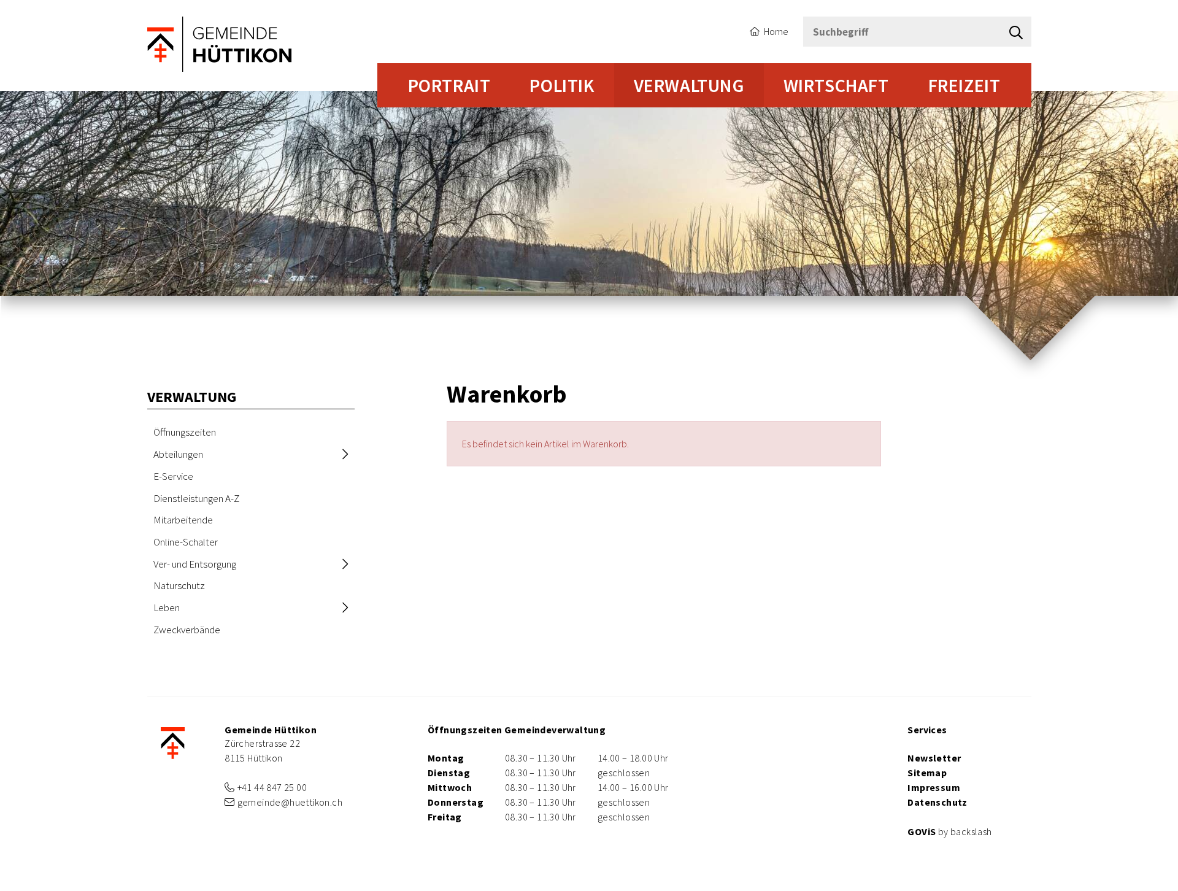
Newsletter (934, 758)
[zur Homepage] (220, 43)
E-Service (173, 476)
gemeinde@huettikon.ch (289, 802)
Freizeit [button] (964, 85)
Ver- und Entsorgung (194, 564)
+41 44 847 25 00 (272, 787)
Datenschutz (937, 802)
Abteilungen (178, 454)
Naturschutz (179, 585)
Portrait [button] (449, 85)
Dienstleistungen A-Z (196, 498)
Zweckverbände (186, 629)
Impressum (933, 787)
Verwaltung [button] (689, 85)
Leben (166, 607)
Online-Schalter (185, 542)
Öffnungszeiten (184, 432)
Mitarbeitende (183, 519)
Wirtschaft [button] (836, 85)
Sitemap (927, 772)
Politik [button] (561, 85)
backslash (971, 831)
